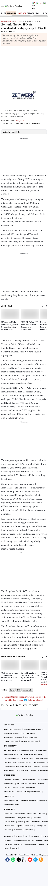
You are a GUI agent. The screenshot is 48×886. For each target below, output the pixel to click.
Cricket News (37, 818)
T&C (26, 836)
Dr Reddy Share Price (11, 741)
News (37, 13)
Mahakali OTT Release (28, 770)
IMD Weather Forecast (11, 758)
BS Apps (14, 848)
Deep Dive (7, 762)
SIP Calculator (22, 784)
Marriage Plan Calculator (32, 792)
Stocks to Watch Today (26, 750)
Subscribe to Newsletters (28, 801)
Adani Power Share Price (12, 733)
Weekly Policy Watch (11, 754)
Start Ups (17, 21)
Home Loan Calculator (27, 788)
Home (3, 13)
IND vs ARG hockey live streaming (31, 754)
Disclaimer (7, 840)
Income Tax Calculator (11, 780)
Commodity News (9, 818)
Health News (29, 826)
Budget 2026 (29, 830)
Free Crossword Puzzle (11, 805)
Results (30, 13)
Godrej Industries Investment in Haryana (17, 766)
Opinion (19, 826)
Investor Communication (22, 840)
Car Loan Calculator (11, 788)
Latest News (8, 814)
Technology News (23, 822)
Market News (31, 814)
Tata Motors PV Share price (13, 737)
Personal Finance (9, 822)
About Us (19, 836)
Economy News (41, 826)
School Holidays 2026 (11, 770)
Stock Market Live (10, 750)
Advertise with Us (30, 844)
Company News (20, 814)
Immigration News (24, 818)
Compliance (8, 844)
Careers (6, 848)
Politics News (18, 830)
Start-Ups (22, 13)
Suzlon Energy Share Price (12, 729)
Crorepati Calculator (28, 780)
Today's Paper (8, 836)
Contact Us (18, 844)
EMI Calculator (9, 784)
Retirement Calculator (36, 784)
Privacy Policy (35, 836)
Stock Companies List (11, 801)
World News (35, 822)
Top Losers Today (27, 758)
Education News (9, 826)
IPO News (42, 814)
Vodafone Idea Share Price (29, 741)
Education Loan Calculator (13, 792)
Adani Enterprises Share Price (33, 729)
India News (7, 830)
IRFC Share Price (29, 733)
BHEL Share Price (31, 737)
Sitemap (41, 844)
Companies (11, 13)
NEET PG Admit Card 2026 (22, 762)
